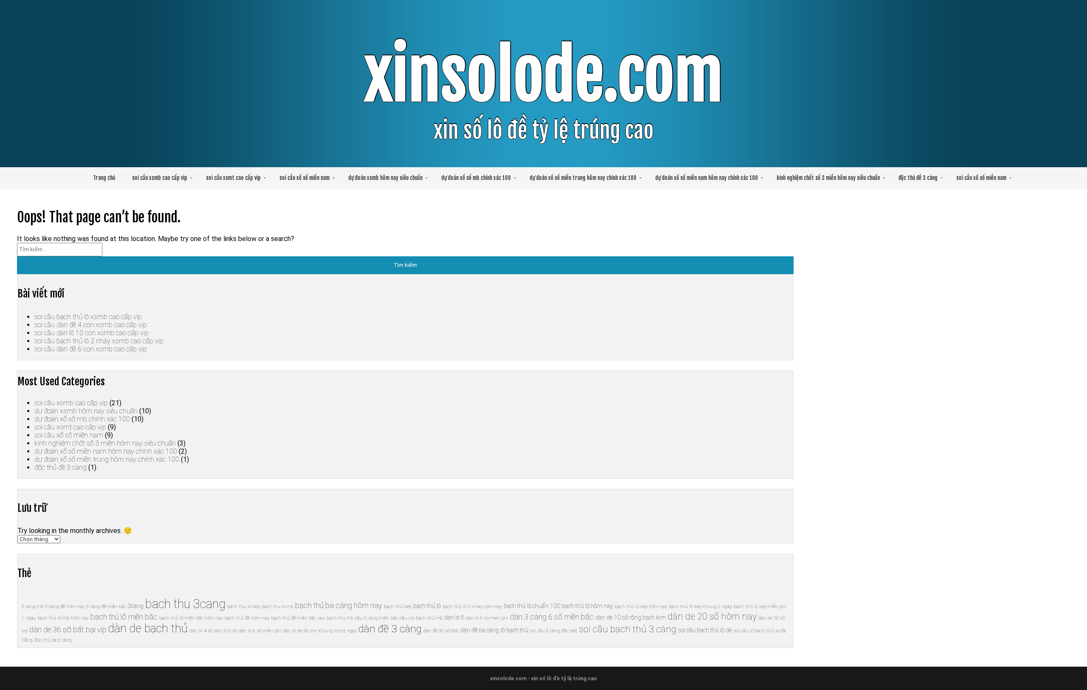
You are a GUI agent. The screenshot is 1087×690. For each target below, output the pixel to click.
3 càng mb (32, 606)
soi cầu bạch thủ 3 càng (627, 629)
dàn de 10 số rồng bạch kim (630, 617)
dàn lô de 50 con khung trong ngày (320, 631)
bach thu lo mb (277, 606)
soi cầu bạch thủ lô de (705, 630)
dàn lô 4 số (200, 631)
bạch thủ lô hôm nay (587, 606)
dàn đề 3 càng (390, 629)
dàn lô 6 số (225, 631)
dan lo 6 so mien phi (487, 618)
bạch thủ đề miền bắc (293, 618)
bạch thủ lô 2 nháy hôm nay (472, 606)
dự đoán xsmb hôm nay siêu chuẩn (385, 177)
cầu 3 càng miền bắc (376, 618)
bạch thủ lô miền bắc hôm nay (191, 618)
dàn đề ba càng (479, 630)
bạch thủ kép (397, 606)
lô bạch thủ (514, 630)
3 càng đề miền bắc (106, 606)
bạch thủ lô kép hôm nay (641, 606)
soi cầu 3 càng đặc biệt (553, 631)
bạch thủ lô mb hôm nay (63, 618)
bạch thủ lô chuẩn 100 (532, 606)
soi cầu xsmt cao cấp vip (233, 177)
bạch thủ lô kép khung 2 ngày (700, 606)
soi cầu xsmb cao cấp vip (159, 177)
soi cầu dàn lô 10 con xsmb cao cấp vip (91, 333)
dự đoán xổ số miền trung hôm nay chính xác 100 (582, 177)
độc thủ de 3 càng (53, 640)
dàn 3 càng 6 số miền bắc (552, 616)
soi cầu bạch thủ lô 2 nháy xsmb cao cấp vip (98, 341)
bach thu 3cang (185, 604)
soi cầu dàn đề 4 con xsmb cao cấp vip (90, 325)
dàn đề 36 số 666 (441, 631)
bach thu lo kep (243, 606)
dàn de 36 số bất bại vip (68, 629)
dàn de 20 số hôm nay (712, 616)
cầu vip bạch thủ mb (421, 618)
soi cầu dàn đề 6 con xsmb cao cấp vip (90, 349)
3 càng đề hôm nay (64, 606)
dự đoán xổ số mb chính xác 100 (476, 177)
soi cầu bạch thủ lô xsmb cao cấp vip (88, 317)
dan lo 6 (454, 617)
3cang (136, 606)
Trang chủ (104, 177)
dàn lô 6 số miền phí (260, 631)
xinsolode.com (543, 76)
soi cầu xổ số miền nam (304, 177)
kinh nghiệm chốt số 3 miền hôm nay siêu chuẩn (828, 177)
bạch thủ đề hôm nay (247, 618)
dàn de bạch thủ (148, 628)
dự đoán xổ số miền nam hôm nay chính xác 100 (706, 177)
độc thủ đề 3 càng (918, 177)
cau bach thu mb (335, 618)
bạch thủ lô (427, 606)
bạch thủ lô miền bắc (124, 616)
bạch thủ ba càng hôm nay (338, 605)
